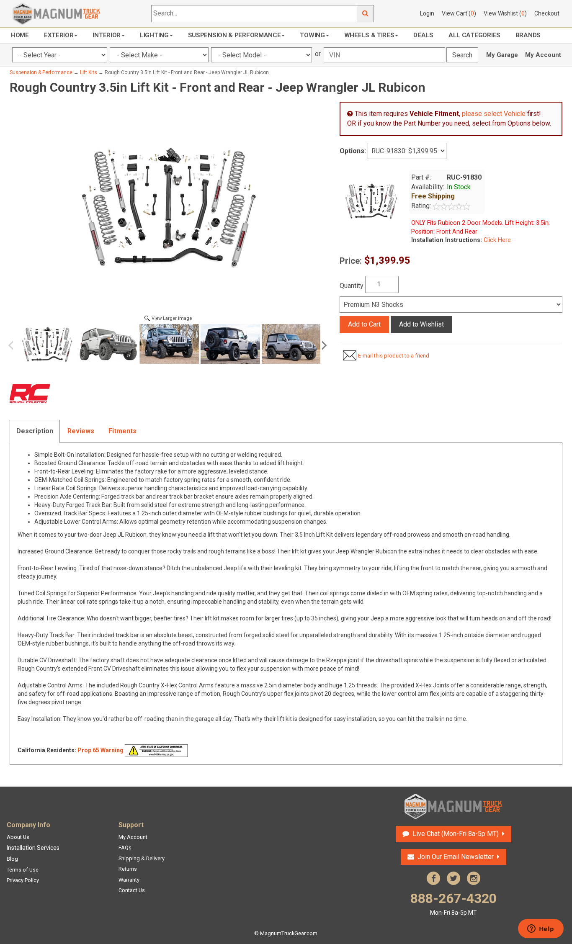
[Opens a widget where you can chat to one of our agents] (541, 929)
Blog (12, 859)
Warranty (129, 880)
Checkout (546, 13)
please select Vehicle (494, 114)
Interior (107, 35)
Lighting (154, 35)
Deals (423, 35)
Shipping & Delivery (142, 858)
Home (20, 35)
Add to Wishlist (421, 324)
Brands (528, 35)
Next (323, 345)
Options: (353, 151)
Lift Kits (88, 72)
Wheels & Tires (369, 35)
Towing (312, 35)
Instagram (473, 878)
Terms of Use (23, 870)
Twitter (453, 878)
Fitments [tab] (122, 431)
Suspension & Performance (234, 35)
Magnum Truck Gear (453, 806)
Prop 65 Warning (100, 750)
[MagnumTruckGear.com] (56, 13)
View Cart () (459, 13)
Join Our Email (455, 857)
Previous (14, 345)
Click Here (496, 240)
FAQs (125, 847)
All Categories (474, 35)
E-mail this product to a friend (393, 355)
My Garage (502, 55)
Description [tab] (34, 431)
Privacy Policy (23, 880)
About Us (18, 837)
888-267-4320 (453, 903)
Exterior (59, 35)
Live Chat (454, 834)
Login (427, 13)
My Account (543, 55)
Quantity (351, 286)
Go (365, 13)
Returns (128, 869)
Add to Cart (364, 324)
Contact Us (132, 890)
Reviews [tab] (80, 431)
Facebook (433, 878)
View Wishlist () (505, 13)
